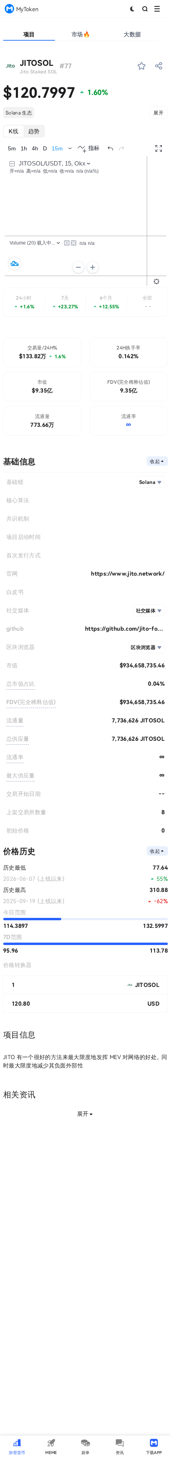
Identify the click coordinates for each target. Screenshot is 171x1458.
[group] (24, 131)
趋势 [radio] (34, 131)
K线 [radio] (14, 131)
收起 (155, 461)
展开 (158, 112)
